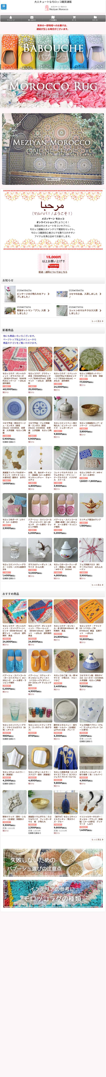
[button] (3, 7)
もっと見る (96, 321)
